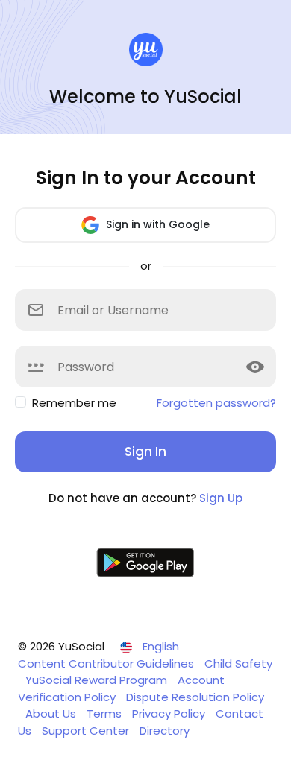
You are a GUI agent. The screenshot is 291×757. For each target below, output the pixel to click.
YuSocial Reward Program (97, 680)
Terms (106, 713)
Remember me (74, 403)
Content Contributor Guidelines (107, 663)
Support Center (87, 730)
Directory (165, 730)
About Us (52, 713)
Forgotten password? (216, 403)
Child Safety (238, 663)
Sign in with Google (156, 224)
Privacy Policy (170, 713)
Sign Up (220, 498)
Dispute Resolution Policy (195, 697)
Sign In (145, 451)
